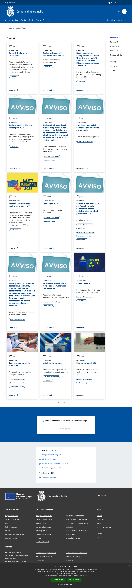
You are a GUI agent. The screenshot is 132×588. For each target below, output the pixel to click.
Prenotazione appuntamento (46, 553)
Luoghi (99, 533)
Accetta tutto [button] (58, 580)
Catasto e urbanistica (43, 534)
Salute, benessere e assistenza (77, 530)
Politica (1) (114, 50)
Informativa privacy (73, 556)
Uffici (7, 523)
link (86, 575)
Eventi (99, 537)
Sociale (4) (113, 66)
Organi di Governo (11, 515)
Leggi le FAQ (40, 560)
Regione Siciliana (11, 2)
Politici (7, 530)
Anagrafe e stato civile (44, 515)
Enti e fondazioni (11, 527)
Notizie (99, 515)
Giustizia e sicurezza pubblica (76, 519)
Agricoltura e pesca (73, 538)
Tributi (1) (113, 70)
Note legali (70, 560)
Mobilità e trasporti (42, 542)
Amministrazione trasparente (76, 553)
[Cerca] (124, 11)
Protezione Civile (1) (116, 56)
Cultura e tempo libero (44, 519)
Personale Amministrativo (14, 534)
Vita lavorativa (41, 523)
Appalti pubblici (41, 530)
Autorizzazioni (71, 534)
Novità (17, 28)
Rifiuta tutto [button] (74, 580)
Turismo (38, 538)
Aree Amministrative (12, 519)
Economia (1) (114, 46)
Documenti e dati (11, 538)
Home (10, 28)
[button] (66, 584)
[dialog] (66, 575)
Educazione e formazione (75, 515)
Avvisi (15, 46)
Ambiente (69, 527)
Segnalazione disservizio (44, 556)
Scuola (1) (113, 61)
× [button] (129, 565)
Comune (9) (114, 42)
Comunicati (101, 519)
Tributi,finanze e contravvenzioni (77, 523)
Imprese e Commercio (43, 527)
